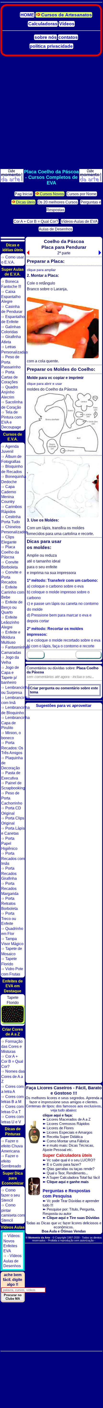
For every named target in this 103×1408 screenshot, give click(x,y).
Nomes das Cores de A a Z (13, 1076)
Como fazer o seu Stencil (10, 1195)
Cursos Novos (52, 194)
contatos (68, 37)
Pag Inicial (24, 194)
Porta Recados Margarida (9, 888)
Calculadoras (42, 23)
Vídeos (66, 23)
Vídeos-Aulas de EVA (79, 221)
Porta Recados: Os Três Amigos (12, 747)
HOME (27, 14)
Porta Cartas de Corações (9, 377)
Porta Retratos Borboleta (9, 903)
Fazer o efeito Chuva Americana (12, 1146)
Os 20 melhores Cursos (58, 202)
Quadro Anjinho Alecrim (9, 392)
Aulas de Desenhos (55, 229)
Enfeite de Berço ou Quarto (12, 607)
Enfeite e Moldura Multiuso (10, 637)
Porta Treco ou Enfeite (8, 918)
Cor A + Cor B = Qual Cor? (35, 221)
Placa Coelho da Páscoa (10, 552)
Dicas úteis (25, 202)
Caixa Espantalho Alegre (11, 296)
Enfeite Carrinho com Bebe (12, 592)
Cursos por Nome (82, 194)
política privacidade (51, 46)
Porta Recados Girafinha (9, 873)
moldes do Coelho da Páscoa (52, 389)
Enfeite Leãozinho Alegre (10, 622)
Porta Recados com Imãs (13, 858)
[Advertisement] (51, 113)
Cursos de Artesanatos (66, 14)
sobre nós (45, 37)
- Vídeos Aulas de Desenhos (12, 1260)
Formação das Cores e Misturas (12, 1046)
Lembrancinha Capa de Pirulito (15, 722)
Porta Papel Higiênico (9, 843)
